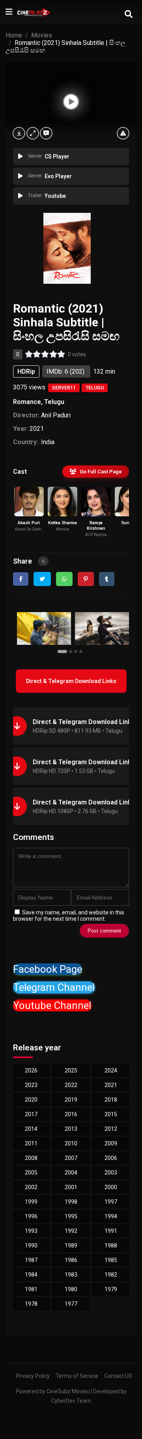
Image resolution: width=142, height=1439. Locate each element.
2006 (111, 1158)
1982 (111, 1274)
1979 (111, 1289)
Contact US (118, 1376)
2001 (71, 1187)
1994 (111, 1216)
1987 (31, 1260)
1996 (31, 1216)
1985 (111, 1260)
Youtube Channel (52, 1005)
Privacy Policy (33, 1376)
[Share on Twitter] (42, 579)
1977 (71, 1304)
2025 (71, 1070)
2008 (31, 1158)
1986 (71, 1260)
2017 (31, 1114)
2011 (31, 1143)
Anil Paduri (56, 415)
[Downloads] (19, 133)
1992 (71, 1231)
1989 (71, 1245)
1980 (71, 1289)
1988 (111, 1245)
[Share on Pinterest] (86, 579)
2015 (111, 1114)
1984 (31, 1274)
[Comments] (46, 133)
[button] (63, 651)
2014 (31, 1129)
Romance (27, 402)
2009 (111, 1143)
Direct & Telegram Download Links (71, 681)
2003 (111, 1172)
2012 (111, 1129)
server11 (64, 388)
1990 (31, 1245)
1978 (31, 1304)
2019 (71, 1099)
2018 (111, 1099)
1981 (31, 1289)
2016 (71, 1114)
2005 (31, 1172)
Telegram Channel (54, 987)
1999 (31, 1202)
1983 (71, 1274)
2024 (111, 1070)
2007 (71, 1158)
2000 (111, 1187)
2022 (71, 1085)
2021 (37, 428)
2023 (31, 1085)
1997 (111, 1202)
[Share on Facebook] (20, 579)
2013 (71, 1129)
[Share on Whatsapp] (64, 579)
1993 (31, 1231)
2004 (71, 1172)
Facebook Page (47, 969)
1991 (111, 1231)
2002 (31, 1187)
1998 (71, 1202)
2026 (31, 1070)
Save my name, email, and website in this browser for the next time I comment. (68, 915)
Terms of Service (77, 1376)
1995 (71, 1216)
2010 (71, 1143)
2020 (31, 1099)
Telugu (95, 388)
